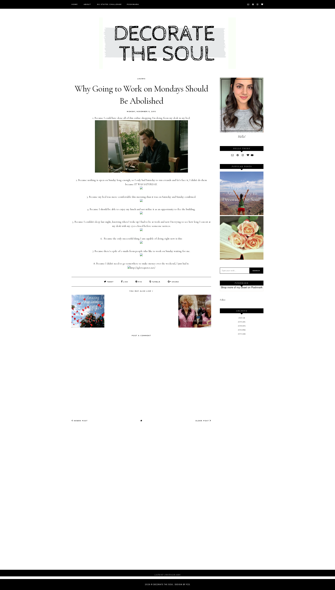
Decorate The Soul (163, 584)
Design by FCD (182, 584)
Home (75, 4)
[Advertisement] (241, 395)
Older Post (202, 421)
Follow (223, 299)
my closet (242, 287)
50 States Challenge (109, 4)
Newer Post (80, 421)
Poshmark (133, 4)
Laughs (141, 79)
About (87, 4)
